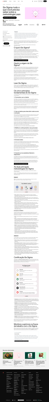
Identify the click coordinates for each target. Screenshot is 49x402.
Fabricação (22, 388)
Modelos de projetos (31, 384)
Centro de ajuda (31, 374)
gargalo (21, 116)
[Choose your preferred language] (32, 1)
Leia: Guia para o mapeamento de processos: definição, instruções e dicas (23, 137)
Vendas (22, 381)
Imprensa (37, 383)
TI (21, 378)
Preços (7, 380)
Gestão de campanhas (17, 374)
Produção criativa (16, 377)
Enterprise (8, 384)
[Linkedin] (19, 400)
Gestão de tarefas (16, 393)
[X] (18, 400)
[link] (4, 4)
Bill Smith (31, 70)
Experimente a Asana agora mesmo (9, 17)
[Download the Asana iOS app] (35, 400)
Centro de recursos (31, 381)
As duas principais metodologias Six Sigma (7, 37)
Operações (22, 377)
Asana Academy (31, 377)
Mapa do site (30, 389)
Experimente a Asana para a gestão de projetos (21, 60)
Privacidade (37, 388)
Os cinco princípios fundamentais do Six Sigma (7, 36)
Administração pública (24, 385)
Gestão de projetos (9, 390)
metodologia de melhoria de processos (24, 49)
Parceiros (30, 388)
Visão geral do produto (9, 374)
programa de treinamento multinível (23, 259)
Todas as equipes (23, 393)
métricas (25, 121)
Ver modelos (6, 43)
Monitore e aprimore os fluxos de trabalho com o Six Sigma (8, 40)
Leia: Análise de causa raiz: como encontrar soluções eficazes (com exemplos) (24, 125)
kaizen (16, 134)
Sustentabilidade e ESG (39, 392)
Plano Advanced (9, 383)
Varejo (22, 384)
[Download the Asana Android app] (40, 400)
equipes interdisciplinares (31, 144)
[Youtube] (23, 400)
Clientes (37, 377)
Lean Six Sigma (4, 34)
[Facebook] (22, 400)
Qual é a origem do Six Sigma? (6, 33)
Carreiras (37, 378)
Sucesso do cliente (31, 385)
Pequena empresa (23, 374)
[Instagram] (20, 400)
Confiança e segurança (39, 387)
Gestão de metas (16, 378)
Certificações (30, 378)
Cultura (37, 382)
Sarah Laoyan (6, 20)
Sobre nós (37, 374)
